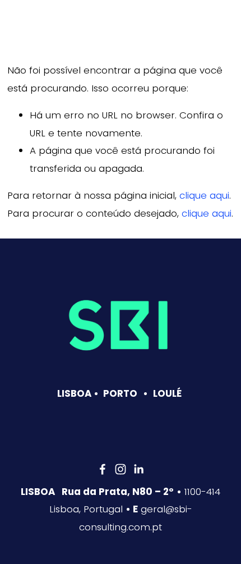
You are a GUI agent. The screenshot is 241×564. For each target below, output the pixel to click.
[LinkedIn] (138, 469)
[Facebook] (102, 469)
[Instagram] (120, 469)
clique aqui (204, 195)
